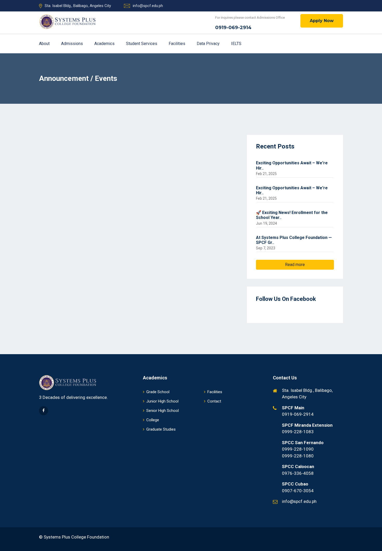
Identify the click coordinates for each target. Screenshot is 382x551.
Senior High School (162, 410)
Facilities (177, 43)
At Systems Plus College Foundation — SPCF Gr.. (294, 240)
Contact (214, 401)
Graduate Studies (161, 429)
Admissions (72, 43)
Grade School (157, 392)
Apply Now (322, 20)
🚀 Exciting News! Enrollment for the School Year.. (292, 215)
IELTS (236, 43)
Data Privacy (209, 43)
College (152, 420)
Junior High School (162, 401)
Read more (295, 264)
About (45, 43)
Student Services (142, 43)
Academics (105, 43)
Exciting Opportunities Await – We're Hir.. (292, 165)
